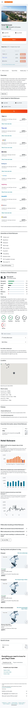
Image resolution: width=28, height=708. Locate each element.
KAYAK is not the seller (7, 691)
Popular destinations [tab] (18, 662)
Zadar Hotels (21, 703)
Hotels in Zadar (7, 673)
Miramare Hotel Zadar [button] (6, 624)
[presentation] (6, 446)
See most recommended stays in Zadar (22, 608)
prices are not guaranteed (6, 687)
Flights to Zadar (7, 670)
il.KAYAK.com (4, 702)
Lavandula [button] (3, 570)
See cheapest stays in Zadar (21, 579)
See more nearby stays (22, 553)
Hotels (9, 702)
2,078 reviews (17, 27)
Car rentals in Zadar (7, 672)
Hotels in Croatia (22, 702)
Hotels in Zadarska (6, 703)
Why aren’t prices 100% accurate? (9, 696)
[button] (2, 2)
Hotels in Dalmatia (14, 703)
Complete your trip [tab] (7, 662)
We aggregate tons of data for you (10, 693)
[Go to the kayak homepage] (8, 2)
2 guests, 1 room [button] (6, 36)
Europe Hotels (14, 702)
